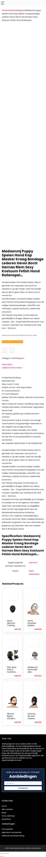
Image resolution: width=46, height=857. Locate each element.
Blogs (4, 812)
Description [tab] (7, 364)
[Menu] (3, 3)
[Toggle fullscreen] (3, 853)
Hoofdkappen (18, 10)
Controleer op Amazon (12, 341)
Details (34, 335)
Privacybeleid (7, 829)
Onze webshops (8, 816)
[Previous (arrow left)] (1, 856)
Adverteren (6, 819)
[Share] (6, 853)
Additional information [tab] (12, 367)
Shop (9, 10)
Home (4, 10)
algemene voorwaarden (12, 832)
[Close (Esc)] (8, 853)
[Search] (42, 3)
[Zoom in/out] (1, 853)
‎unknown (33, 562)
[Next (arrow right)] (3, 856)
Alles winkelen (7, 809)
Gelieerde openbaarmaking (13, 836)
